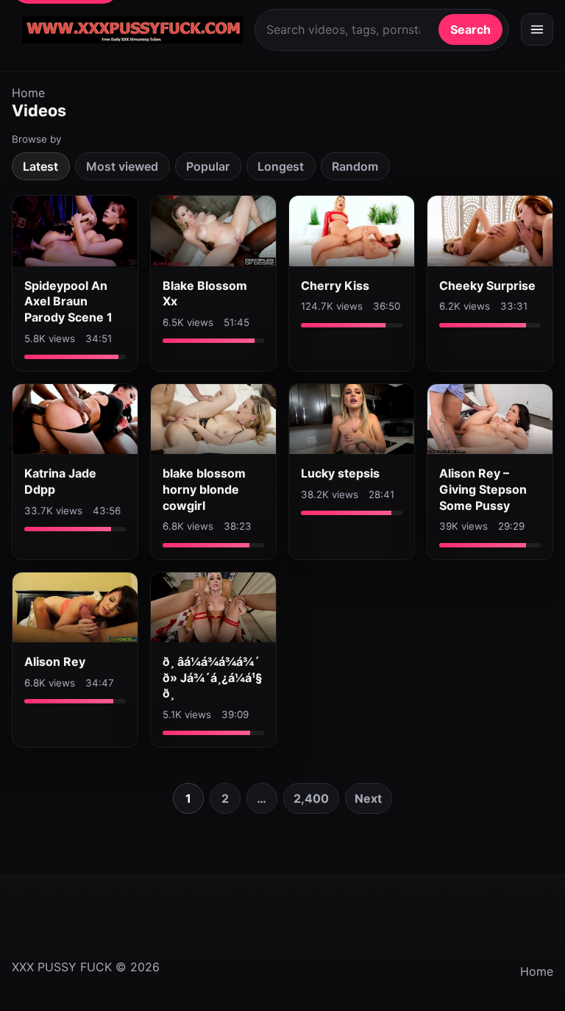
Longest (280, 166)
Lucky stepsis (340, 473)
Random (355, 166)
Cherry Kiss (335, 285)
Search (470, 29)
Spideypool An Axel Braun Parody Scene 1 (68, 301)
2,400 (311, 798)
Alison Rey (54, 661)
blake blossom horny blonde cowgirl (204, 489)
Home (28, 92)
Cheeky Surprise (487, 285)
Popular (208, 166)
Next (368, 798)
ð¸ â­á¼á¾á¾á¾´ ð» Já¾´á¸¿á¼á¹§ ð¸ (212, 677)
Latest (40, 166)
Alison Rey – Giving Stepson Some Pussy (483, 489)
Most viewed (122, 166)
